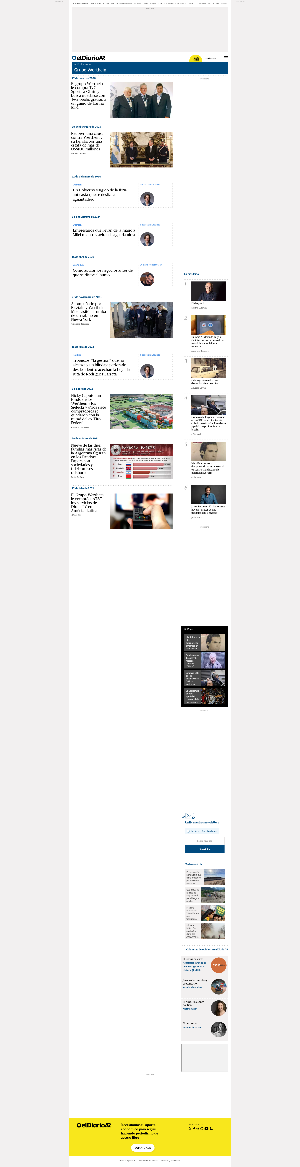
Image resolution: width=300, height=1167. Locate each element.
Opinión (77, 184)
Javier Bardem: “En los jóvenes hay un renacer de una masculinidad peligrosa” (208, 509)
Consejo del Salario (126, 3)
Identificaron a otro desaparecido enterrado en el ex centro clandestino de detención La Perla (207, 468)
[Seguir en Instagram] (201, 1128)
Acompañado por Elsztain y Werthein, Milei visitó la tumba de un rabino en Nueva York (88, 311)
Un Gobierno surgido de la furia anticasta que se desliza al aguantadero (100, 195)
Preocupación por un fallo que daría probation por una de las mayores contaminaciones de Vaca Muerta (194, 878)
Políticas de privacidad (148, 1160)
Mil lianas (224, 3)
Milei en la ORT (96, 3)
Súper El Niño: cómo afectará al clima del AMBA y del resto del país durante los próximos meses (192, 931)
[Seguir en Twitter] (190, 1128)
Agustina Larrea (198, 388)
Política (77, 354)
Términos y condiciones (170, 1160)
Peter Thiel (114, 3)
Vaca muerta (181, 3)
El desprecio (198, 303)
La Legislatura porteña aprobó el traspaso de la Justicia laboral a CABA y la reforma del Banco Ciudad (192, 696)
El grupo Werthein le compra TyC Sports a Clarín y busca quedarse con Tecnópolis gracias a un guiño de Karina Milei (88, 95)
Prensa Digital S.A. (127, 1160)
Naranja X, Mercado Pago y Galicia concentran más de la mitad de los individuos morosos (207, 341)
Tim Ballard (137, 3)
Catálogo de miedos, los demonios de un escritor (204, 381)
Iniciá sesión (210, 59)
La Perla (145, 3)
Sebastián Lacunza (150, 184)
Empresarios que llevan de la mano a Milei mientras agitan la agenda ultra (104, 232)
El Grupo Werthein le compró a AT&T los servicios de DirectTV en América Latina (87, 502)
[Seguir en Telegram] (197, 1128)
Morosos (106, 3)
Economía (78, 264)
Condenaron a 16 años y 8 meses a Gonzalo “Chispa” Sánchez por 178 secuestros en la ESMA (193, 661)
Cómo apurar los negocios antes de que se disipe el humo (103, 272)
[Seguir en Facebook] (194, 1128)
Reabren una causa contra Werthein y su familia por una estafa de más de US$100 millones (87, 141)
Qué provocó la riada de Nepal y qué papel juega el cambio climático (192, 896)
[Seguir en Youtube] (207, 1128)
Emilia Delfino (77, 477)
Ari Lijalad (153, 3)
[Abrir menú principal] (226, 57)
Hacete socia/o (196, 59)
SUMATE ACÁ (143, 1147)
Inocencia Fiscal (201, 3)
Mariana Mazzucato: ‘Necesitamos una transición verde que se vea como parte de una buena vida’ (192, 913)
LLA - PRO (190, 3)
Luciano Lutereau (214, 3)
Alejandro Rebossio (80, 324)
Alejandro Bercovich (151, 264)
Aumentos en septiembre (166, 3)
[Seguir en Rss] (211, 1128)
